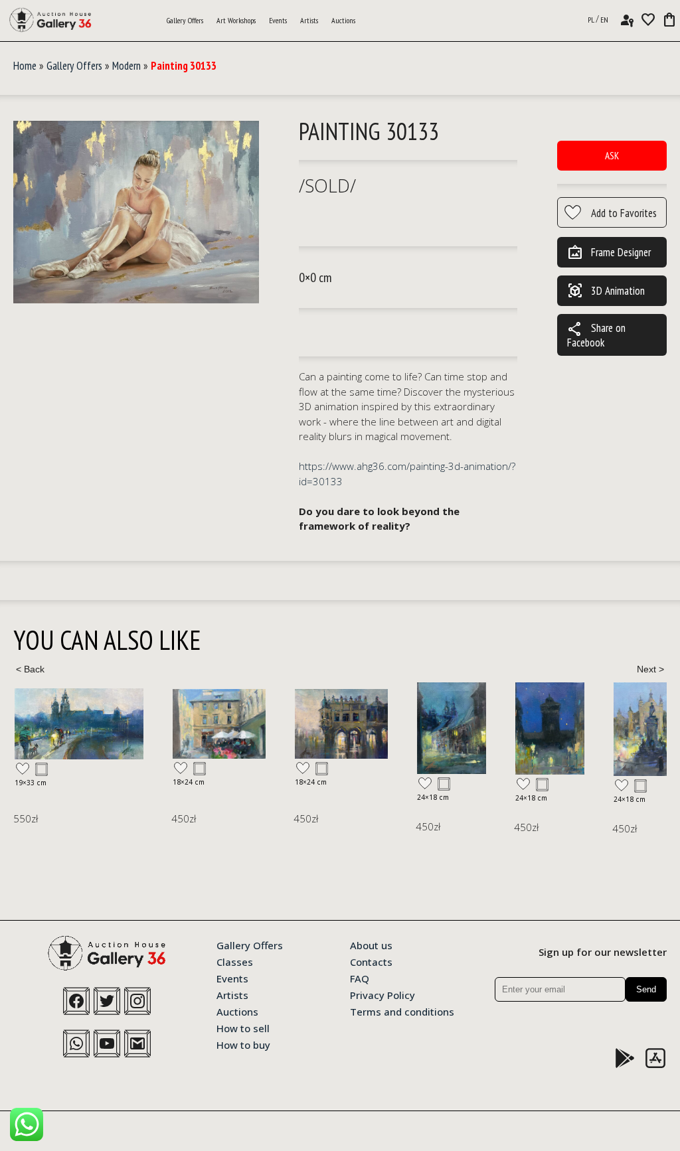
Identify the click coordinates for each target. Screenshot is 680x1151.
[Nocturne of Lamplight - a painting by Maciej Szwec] (451, 728)
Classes (234, 961)
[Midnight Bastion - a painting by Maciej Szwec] (549, 728)
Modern (126, 65)
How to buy (243, 1044)
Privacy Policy (382, 994)
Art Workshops (236, 20)
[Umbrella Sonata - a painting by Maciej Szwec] (219, 724)
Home (25, 65)
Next (650, 669)
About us (371, 945)
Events (278, 20)
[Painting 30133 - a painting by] (136, 213)
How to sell (243, 1028)
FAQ (359, 978)
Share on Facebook (596, 335)
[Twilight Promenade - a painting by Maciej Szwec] (79, 724)
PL (591, 20)
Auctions (343, 20)
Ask (612, 155)
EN (604, 20)
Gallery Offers (185, 20)
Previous (29, 669)
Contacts (371, 961)
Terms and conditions (402, 1011)
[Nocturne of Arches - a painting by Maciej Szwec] (341, 723)
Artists (309, 20)
